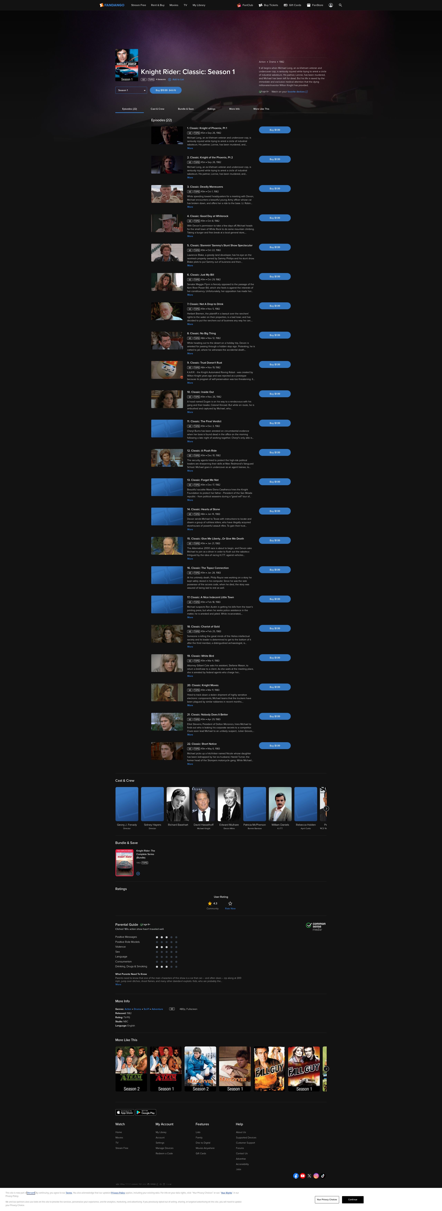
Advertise (241, 1158)
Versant (31, 1193)
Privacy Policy (118, 1193)
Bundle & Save (186, 108)
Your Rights (226, 1193)
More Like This (261, 108)
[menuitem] (292, 5)
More (190, 148)
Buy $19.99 (169, 90)
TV (117, 1142)
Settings (160, 1142)
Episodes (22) (129, 108)
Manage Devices (164, 1148)
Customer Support (245, 1142)
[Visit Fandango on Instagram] (316, 1176)
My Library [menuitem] (199, 5)
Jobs (238, 1169)
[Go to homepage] (112, 5)
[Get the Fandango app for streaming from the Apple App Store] (124, 1112)
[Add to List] (138, 873)
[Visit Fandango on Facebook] (296, 1176)
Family (199, 1137)
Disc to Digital (203, 1142)
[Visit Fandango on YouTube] (303, 1176)
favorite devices (296, 91)
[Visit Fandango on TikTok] (323, 1176)
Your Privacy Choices (327, 1199)
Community (213, 908)
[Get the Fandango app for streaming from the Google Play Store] (145, 1112)
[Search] (340, 5)
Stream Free (122, 1148)
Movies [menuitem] (174, 5)
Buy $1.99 (275, 129)
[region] (221, 1199)
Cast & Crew (157, 108)
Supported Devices (246, 1137)
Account (160, 1137)
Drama (137, 1009)
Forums (240, 1148)
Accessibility (242, 1164)
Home (119, 1132)
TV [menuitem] (185, 5)
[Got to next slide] (326, 808)
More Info (234, 108)
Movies (119, 1137)
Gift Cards (201, 1153)
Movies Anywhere (205, 1148)
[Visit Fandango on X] (309, 1176)
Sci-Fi (146, 1009)
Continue (352, 1199)
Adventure (157, 1009)
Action (128, 1009)
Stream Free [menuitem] (138, 5)
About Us (241, 1132)
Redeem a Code (164, 1153)
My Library (161, 1132)
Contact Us (242, 1153)
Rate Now (230, 908)
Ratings (211, 108)
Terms (69, 1193)
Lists (198, 1132)
